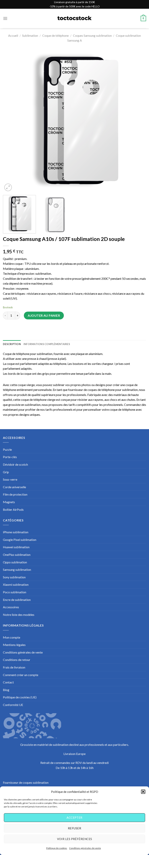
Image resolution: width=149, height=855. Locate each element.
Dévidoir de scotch (15, 464)
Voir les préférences (74, 839)
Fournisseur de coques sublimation (26, 782)
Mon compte (11, 637)
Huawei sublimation (16, 547)
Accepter (74, 817)
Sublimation (30, 35)
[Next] (138, 120)
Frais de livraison (14, 667)
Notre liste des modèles (18, 614)
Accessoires (11, 607)
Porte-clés (10, 457)
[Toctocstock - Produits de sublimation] (74, 18)
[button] (143, 792)
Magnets (9, 502)
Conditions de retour (16, 660)
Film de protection (15, 494)
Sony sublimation (14, 577)
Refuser (74, 828)
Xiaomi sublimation (16, 584)
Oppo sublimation (15, 562)
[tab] (12, 344)
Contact (8, 682)
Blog (6, 690)
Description (12, 344)
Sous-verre (10, 479)
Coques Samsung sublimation (92, 35)
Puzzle (7, 449)
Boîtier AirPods (13, 509)
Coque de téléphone (55, 35)
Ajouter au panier (44, 315)
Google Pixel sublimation (19, 539)
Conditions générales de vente (85, 848)
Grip (6, 472)
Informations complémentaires (46, 344)
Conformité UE (13, 705)
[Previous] (10, 120)
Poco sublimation (14, 592)
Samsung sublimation (17, 569)
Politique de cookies (56, 848)
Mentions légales (14, 645)
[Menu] (5, 18)
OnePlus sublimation (16, 554)
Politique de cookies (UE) (19, 697)
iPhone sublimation (15, 532)
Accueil (13, 35)
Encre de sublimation (17, 599)
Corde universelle (14, 487)
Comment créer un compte (20, 675)
